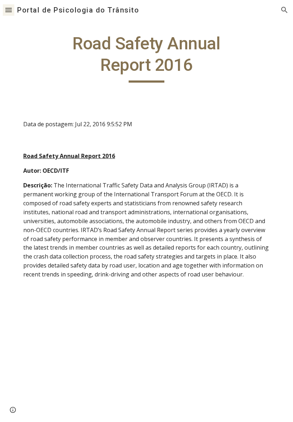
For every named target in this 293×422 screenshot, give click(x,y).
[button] (8, 10)
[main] (147, 57)
